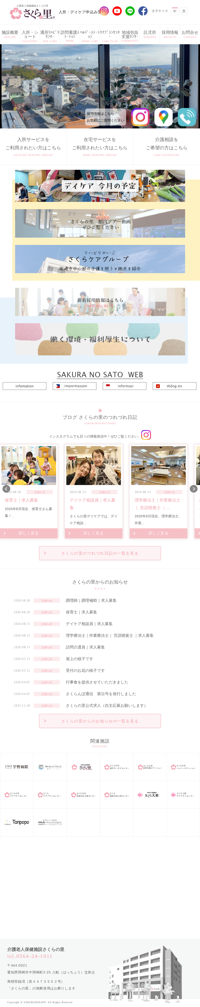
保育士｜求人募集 (81, 612)
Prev (6, 489)
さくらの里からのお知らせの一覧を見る (100, 721)
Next (194, 489)
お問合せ (190, 34)
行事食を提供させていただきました (97, 682)
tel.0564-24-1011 (30, 956)
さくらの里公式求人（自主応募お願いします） (107, 705)
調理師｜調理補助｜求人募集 (91, 600)
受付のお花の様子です (85, 670)
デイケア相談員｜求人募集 (89, 624)
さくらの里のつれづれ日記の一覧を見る (100, 553)
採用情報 (170, 32)
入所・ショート (30, 36)
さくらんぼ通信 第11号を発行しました (101, 694)
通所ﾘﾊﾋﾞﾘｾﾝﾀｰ (50, 36)
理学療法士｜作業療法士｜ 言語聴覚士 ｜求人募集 (110, 635)
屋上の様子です (79, 659)
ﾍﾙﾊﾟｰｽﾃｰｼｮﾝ (90, 36)
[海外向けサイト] (100, 372)
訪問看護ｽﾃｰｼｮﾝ (69, 37)
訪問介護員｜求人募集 (85, 647)
